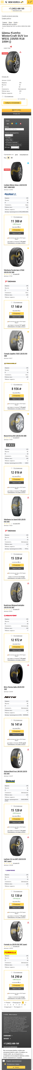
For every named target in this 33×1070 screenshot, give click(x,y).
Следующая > (8, 1007)
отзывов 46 (16, 863)
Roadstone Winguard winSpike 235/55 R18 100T (14, 606)
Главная (4, 22)
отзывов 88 (16, 274)
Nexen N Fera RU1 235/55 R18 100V (15, 436)
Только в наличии (12, 142)
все (8, 123)
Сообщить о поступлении (12, 103)
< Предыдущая (16, 1002)
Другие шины (16, 110)
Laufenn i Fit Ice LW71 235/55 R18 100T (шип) (15, 860)
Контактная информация (10, 1047)
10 (25, 1004)
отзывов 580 (16, 523)
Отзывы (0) (16, 113)
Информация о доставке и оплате (16, 243)
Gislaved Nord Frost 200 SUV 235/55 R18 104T (15, 772)
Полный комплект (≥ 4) (14, 145)
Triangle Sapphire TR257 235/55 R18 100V (15, 354)
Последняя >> (18, 1007)
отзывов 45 (16, 609)
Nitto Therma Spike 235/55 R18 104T (14, 688)
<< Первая (7, 1002)
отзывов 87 (16, 437)
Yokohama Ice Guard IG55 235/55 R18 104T (14, 520)
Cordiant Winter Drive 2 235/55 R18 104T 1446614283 (15, 186)
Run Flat (9, 140)
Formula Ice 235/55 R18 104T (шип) (15, 944)
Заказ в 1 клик (16, 233)
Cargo (9, 137)
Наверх (17, 1067)
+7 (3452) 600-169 (6, 2)
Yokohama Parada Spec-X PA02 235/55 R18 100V (14, 271)
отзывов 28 (16, 946)
